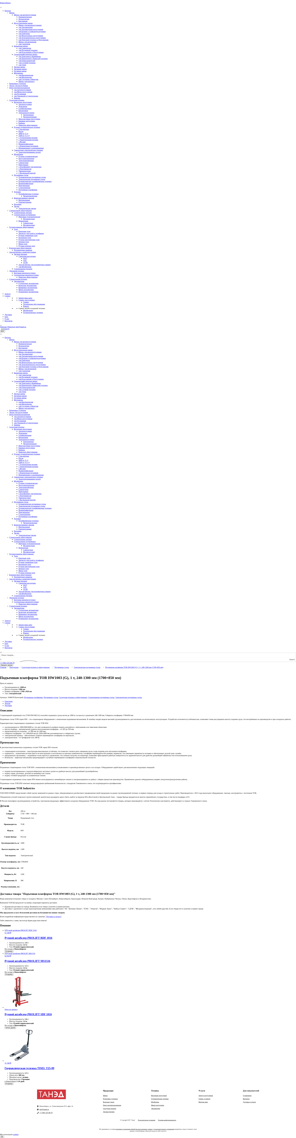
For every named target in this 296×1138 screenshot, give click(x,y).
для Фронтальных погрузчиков (30, 36)
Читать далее (10, 1028)
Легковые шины (20, 69)
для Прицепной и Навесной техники (33, 59)
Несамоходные (29, 219)
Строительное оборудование (20, 211)
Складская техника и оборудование (36, 667)
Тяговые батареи (20, 254)
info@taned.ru (44, 1109)
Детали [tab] (7, 703)
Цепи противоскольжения (19, 88)
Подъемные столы (21, 175)
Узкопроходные (24, 171)
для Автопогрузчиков (22, 90)
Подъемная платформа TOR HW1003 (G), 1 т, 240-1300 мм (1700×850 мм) (134, 667)
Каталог (8, 11)
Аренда (8, 294)
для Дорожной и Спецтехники (26, 96)
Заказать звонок (6, 665)
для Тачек (22, 65)
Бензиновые (23, 111)
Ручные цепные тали (26, 246)
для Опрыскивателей (26, 61)
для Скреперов (24, 44)
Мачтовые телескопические (29, 217)
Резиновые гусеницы (17, 84)
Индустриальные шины (23, 23)
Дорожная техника (16, 271)
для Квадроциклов (25, 75)
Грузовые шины (20, 71)
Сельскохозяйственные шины (25, 54)
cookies (15, 1134)
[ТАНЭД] (5, 329)
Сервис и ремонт (204, 1099)
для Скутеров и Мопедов (28, 79)
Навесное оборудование (27, 125)
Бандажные (23, 21)
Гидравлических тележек (33, 313)
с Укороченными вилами (28, 140)
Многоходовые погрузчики (29, 119)
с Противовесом (24, 169)
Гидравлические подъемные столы (32, 177)
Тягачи (16, 206)
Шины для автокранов (27, 42)
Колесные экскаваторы (27, 285)
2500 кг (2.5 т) (24, 136)
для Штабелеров (24, 267)
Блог (6, 317)
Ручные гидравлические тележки (27, 127)
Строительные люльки (23, 213)
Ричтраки (17, 204)
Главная (3, 667)
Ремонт (26, 306)
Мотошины (18, 73)
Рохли (20, 131)
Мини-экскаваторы (26, 290)
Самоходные (23, 163)
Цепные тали (23, 242)
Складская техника (16, 100)
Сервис (7, 296)
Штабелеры (18, 154)
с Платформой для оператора (29, 167)
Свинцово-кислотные (27, 256)
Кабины (21, 123)
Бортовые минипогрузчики (24, 273)
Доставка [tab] (8, 706)
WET (25, 258)
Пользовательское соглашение (146, 1120)
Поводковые (23, 165)
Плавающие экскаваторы (28, 292)
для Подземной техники (28, 50)
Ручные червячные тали (27, 236)
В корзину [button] (9, 951)
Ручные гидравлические (28, 156)
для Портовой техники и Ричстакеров (33, 40)
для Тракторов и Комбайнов (29, 56)
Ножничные (23, 221)
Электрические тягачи (27, 208)
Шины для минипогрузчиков (30, 25)
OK (2, 1137)
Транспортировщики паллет (29, 152)
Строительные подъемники (25, 215)
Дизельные (22, 106)
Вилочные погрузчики (23, 102)
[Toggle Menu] (1, 7)
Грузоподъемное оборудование (21, 227)
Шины (11, 13)
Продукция (13, 667)
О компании (247, 1095)
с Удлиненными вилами (27, 138)
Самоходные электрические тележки (28, 150)
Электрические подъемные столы (31, 179)
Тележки (17, 192)
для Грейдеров (24, 34)
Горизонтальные (24, 202)
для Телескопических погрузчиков (32, 38)
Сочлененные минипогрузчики (26, 275)
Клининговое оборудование (20, 248)
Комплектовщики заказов (24, 198)
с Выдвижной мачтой (26, 173)
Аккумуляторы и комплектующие (22, 252)
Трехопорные (28, 115)
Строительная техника (18, 279)
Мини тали (22, 244)
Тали (16, 229)
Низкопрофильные (25, 144)
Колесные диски (108, 1102)
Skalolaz (17, 98)
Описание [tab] (9, 701)
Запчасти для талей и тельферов (31, 233)
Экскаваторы (19, 281)
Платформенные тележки (28, 194)
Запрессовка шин (25, 298)
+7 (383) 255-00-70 (7, 663)
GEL (25, 260)
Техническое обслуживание (34, 304)
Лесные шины (19, 67)
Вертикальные (24, 200)
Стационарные (24, 188)
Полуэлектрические (26, 158)
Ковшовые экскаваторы (27, 288)
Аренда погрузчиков (206, 1095)
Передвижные (24, 186)
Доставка (8, 315)
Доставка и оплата (249, 1102)
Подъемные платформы (27, 190)
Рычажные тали (24, 238)
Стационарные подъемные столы (101, 697)
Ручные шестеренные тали (29, 240)
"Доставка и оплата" (53, 917)
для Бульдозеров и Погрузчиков (31, 52)
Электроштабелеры (26, 161)
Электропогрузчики (26, 113)
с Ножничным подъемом (28, 146)
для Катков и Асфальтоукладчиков (32, 31)
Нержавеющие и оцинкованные (31, 148)
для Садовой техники (26, 63)
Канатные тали (24, 231)
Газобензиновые (24, 109)
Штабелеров (28, 310)
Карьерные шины (21, 46)
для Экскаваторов (25, 27)
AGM (25, 263)
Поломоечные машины (23, 250)
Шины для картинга (26, 81)
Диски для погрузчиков (18, 86)
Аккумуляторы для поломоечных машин (34, 265)
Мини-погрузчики (157, 1105)
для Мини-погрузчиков (23, 92)
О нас (7, 319)
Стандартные (23, 129)
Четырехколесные (30, 196)
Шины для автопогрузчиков (25, 15)
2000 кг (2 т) (23, 134)
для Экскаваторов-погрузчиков (30, 29)
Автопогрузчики (25, 104)
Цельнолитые (23, 19)
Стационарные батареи (23, 269)
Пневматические (25, 17)
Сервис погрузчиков (26, 300)
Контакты (8, 321)
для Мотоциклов (25, 77)
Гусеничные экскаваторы (28, 283)
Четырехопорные (30, 117)
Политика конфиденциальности (167, 1120)
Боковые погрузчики (26, 121)
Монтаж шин (203, 1102)
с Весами (22, 142)
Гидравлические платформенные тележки (35, 181)
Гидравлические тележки (160, 1099)
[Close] (1, 325)
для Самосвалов (24, 48)
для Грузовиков (20, 94)
